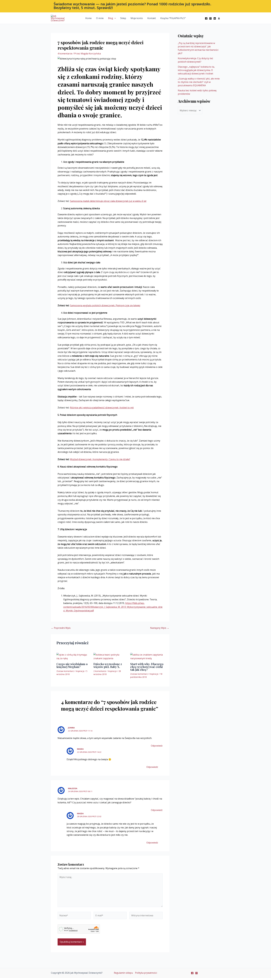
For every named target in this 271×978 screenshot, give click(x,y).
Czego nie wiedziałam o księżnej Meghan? (72, 665)
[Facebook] (206, 18)
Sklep (123, 18)
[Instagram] (210, 18)
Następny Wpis (159, 628)
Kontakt (151, 18)
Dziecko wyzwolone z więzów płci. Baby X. (107, 665)
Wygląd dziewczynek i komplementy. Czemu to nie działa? (100, 459)
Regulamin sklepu (123, 972)
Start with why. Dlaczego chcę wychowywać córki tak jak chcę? (146, 666)
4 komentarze (65, 53)
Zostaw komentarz (65, 671)
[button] (135, 6)
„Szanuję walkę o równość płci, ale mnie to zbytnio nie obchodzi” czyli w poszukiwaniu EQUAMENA (199, 82)
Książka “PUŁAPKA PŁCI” (173, 18)
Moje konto (137, 18)
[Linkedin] (214, 18)
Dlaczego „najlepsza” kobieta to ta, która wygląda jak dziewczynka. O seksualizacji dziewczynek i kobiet (196, 70)
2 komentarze (99, 671)
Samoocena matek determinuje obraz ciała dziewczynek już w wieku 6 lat (108, 201)
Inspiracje (80, 671)
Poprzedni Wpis (61, 628)
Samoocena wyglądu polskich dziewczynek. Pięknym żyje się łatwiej (105, 305)
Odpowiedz (157, 745)
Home (88, 18)
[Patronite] (219, 18)
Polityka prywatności (146, 972)
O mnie (100, 18)
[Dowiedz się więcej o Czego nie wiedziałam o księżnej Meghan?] (73, 656)
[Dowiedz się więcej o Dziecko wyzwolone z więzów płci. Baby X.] (110, 656)
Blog (110, 18)
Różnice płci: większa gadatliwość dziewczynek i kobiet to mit (102, 407)
